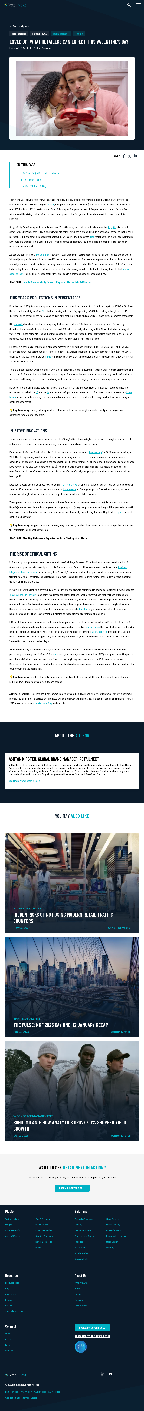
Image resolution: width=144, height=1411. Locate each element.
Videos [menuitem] (8, 1305)
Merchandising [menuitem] (113, 1224)
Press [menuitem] (77, 1288)
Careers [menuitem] (78, 1294)
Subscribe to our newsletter (92, 1336)
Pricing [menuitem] (38, 1247)
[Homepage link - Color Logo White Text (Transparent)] (15, 1374)
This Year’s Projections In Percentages (40, 173)
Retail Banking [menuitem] (81, 1253)
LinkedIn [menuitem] (9, 1345)
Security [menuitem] (110, 1247)
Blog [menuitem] (7, 1288)
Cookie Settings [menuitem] (12, 1397)
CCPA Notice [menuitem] (54, 1391)
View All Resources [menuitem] (14, 1311)
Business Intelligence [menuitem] (116, 1236)
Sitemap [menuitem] (25, 1397)
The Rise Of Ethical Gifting (33, 186)
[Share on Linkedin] (135, 156)
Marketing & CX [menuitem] (113, 1230)
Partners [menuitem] (79, 1300)
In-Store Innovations (31, 179)
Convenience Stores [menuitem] (84, 1236)
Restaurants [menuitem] (80, 1247)
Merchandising (19, 33)
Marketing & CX (39, 33)
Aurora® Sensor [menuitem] (13, 1236)
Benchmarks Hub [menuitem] (43, 1241)
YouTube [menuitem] (9, 1350)
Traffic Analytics (61, 33)
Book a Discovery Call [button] (72, 1188)
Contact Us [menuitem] (10, 1339)
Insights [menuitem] (9, 1224)
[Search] (129, 5)
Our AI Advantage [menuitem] (43, 1219)
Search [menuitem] (34, 1397)
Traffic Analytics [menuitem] (12, 1219)
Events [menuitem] (8, 1300)
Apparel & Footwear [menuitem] (84, 1219)
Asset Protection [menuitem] (13, 1230)
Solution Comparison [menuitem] (45, 1236)
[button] (138, 5)
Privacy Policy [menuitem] (26, 1391)
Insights (79, 33)
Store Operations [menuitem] (114, 1219)
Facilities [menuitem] (79, 1241)
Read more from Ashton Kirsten (24, 780)
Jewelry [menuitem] (78, 1224)
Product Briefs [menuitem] (12, 1282)
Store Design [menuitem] (112, 1241)
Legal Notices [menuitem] (81, 1305)
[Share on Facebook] (124, 156)
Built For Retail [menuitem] (42, 1224)
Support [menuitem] (8, 1333)
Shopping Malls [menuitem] (82, 1258)
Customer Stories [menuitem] (43, 1230)
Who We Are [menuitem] (81, 1282)
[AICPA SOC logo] (81, 1351)
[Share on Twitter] (129, 156)
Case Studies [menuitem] (11, 1294)
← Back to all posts (19, 26)
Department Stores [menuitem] (84, 1230)
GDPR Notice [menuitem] (40, 1391)
